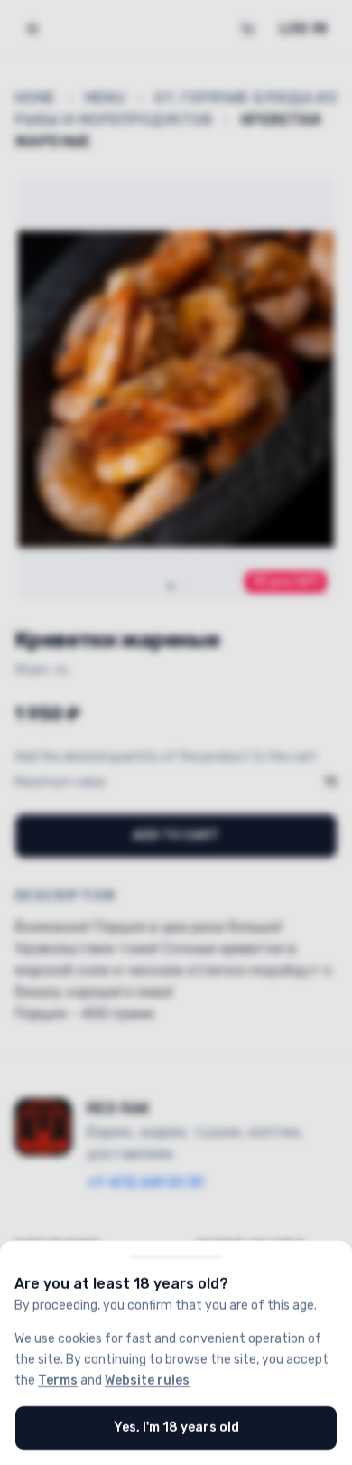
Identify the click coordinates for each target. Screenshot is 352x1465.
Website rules (147, 1379)
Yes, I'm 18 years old (176, 1427)
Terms (58, 1379)
